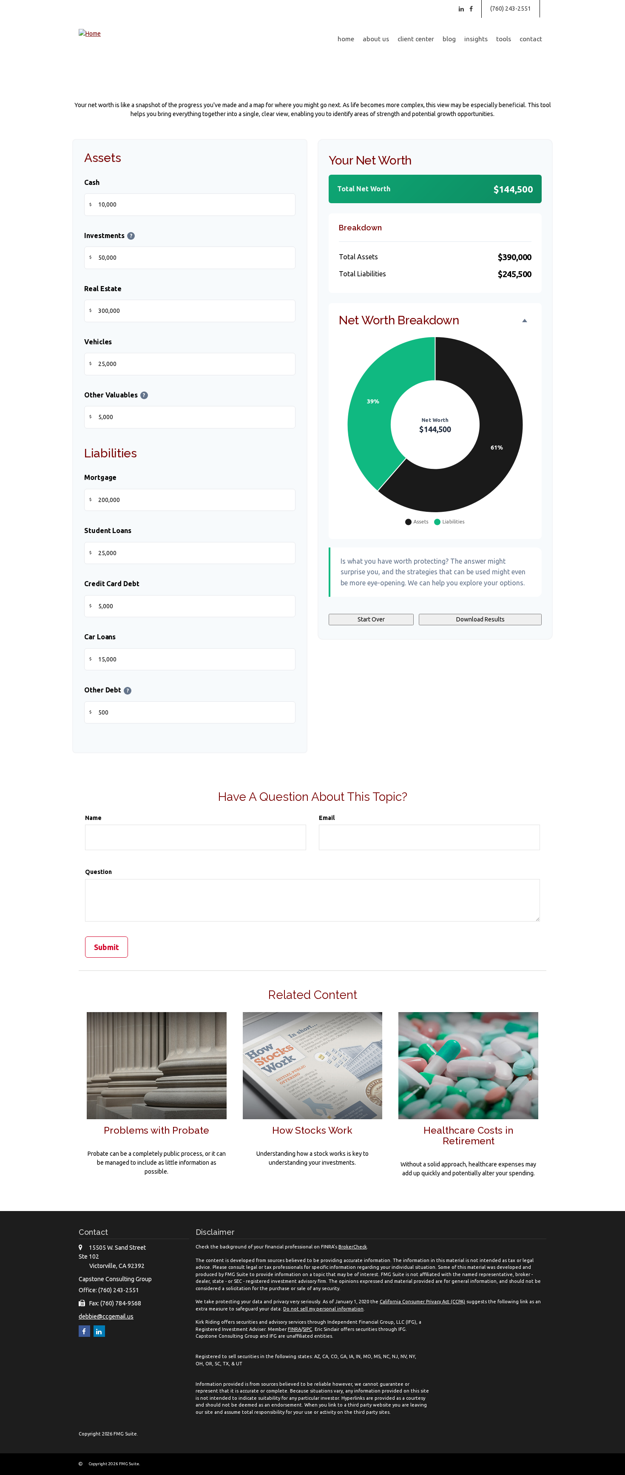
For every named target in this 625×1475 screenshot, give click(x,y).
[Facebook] (471, 9)
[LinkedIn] (461, 9)
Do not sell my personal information (323, 1308)
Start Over (371, 619)
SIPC (307, 1329)
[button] (375, 39)
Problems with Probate (156, 1130)
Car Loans (100, 637)
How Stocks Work (312, 1130)
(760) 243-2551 (510, 8)
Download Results (480, 619)
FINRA (294, 1329)
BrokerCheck (352, 1246)
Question (98, 871)
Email (327, 817)
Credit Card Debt (111, 583)
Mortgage (100, 478)
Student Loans (107, 530)
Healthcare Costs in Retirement (468, 1135)
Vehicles (98, 342)
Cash (91, 182)
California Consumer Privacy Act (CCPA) (422, 1301)
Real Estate (103, 288)
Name (93, 817)
